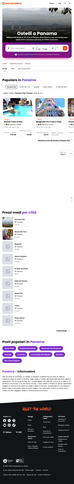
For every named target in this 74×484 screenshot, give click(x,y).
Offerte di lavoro (63, 430)
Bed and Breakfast (31, 430)
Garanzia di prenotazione (47, 432)
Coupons (38, 470)
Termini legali (29, 470)
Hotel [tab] (12, 69)
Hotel (29, 425)
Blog (44, 427)
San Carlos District (12, 361)
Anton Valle (9, 348)
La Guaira (21, 354)
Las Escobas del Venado (40, 354)
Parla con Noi (32, 442)
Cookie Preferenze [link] (44, 475)
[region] (37, 177)
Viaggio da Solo (48, 442)
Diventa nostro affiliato (63, 445)
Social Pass (46, 422)
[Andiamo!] (65, 48)
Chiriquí (8, 354)
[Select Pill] (65, 3)
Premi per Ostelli (48, 437)
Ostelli (30, 420)
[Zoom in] (71, 197)
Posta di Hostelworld (62, 450)
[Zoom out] (71, 201)
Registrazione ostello (62, 440)
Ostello (7, 119)
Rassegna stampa (64, 425)
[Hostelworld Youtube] (4, 425)
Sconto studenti (48, 447)
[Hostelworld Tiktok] (13, 425)
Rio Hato (59, 354)
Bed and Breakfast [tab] (24, 69)
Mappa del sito (31, 475)
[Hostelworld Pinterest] (9, 425)
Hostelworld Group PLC (62, 420)
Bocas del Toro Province (51, 348)
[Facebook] (4, 420)
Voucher (45, 470)
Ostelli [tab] (4, 69)
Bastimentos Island (27, 348)
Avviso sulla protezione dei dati (13, 470)
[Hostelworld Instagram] (13, 420)
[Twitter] (9, 420)
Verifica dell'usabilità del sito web (14, 475)
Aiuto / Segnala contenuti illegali (33, 447)
